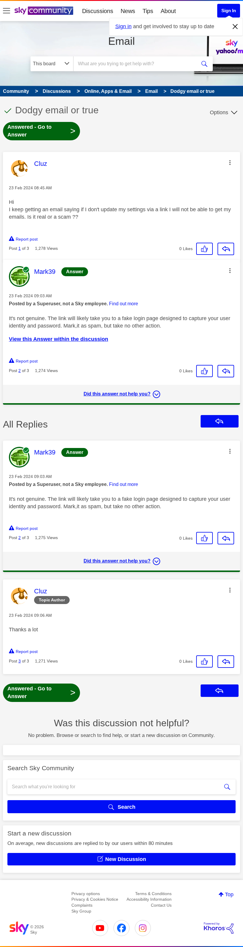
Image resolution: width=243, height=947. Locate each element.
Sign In (228, 10)
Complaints (81, 905)
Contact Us (161, 905)
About (168, 11)
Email (121, 41)
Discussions (97, 11)
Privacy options (85, 893)
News (128, 11)
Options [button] (219, 112)
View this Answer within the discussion (58, 339)
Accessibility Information (149, 899)
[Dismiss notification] (235, 26)
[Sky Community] (44, 10)
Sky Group (81, 911)
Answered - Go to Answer (41, 131)
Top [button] (229, 894)
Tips (148, 11)
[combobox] (136, 63)
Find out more (123, 303)
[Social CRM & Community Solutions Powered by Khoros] (219, 928)
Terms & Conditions (153, 893)
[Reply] (226, 249)
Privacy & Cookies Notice (94, 899)
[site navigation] (6, 11)
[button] (230, 162)
